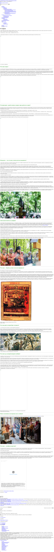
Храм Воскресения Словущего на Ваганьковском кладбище (8, 0)
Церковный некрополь (5, 528)
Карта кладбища (4, 529)
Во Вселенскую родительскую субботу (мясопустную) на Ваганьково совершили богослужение (13, 503)
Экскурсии (3, 549)
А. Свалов (5, 492)
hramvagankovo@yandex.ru (4, 2)
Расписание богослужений (5, 530)
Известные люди (4, 546)
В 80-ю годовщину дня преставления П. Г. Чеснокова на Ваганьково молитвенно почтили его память (14, 500)
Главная (3, 541)
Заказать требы (4, 548)
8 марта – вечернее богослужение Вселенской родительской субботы (9, 504)
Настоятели (3, 544)
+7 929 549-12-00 (3, 517)
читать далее (8, 499)
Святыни (3, 527)
